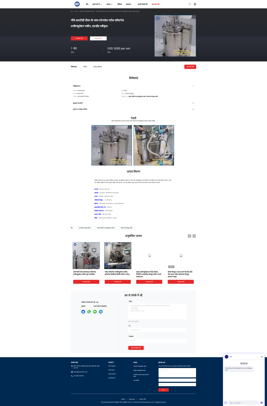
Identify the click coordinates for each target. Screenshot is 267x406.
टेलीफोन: (131, 336)
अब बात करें (79, 38)
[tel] (106, 312)
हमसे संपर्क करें (111, 378)
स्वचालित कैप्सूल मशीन (84, 228)
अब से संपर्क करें (136, 348)
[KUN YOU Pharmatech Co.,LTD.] (77, 4)
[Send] (261, 402)
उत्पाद (76, 11)
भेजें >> (163, 390)
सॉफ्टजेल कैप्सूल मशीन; (127, 228)
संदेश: (130, 301)
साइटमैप (123, 399)
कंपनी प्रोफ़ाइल (112, 366)
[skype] (101, 312)
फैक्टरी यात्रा (111, 370)
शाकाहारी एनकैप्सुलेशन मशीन (114, 272)
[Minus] (262, 357)
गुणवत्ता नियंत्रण (112, 374)
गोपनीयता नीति (142, 399)
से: (129, 326)
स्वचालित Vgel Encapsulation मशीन (141, 375)
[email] (83, 312)
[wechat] (95, 312)
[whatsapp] (89, 312)
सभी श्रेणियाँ (136, 380)
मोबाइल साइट (132, 399)
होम (72, 11)
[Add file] (225, 402)
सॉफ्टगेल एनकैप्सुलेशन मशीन (86, 11)
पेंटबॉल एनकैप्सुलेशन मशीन (139, 370)
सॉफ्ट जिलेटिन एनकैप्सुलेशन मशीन (105, 228)
